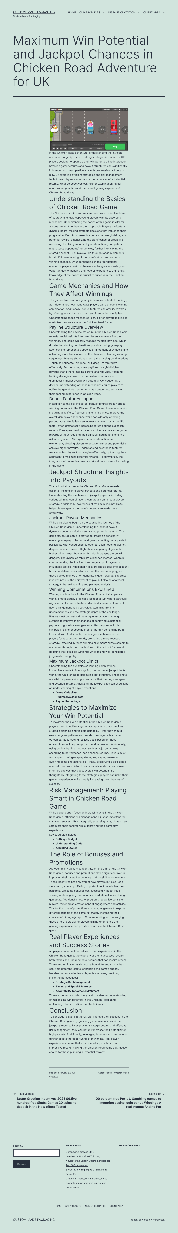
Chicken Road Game (61, 192)
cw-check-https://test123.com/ (83, 1156)
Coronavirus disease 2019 (80, 1152)
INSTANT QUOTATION (121, 12)
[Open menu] (104, 12)
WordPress (158, 1219)
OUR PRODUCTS (89, 12)
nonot (55, 1076)
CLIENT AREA (151, 12)
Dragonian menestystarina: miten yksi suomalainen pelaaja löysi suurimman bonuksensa (87, 1183)
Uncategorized (121, 1072)
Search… (18, 1145)
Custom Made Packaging (34, 12)
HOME (72, 12)
